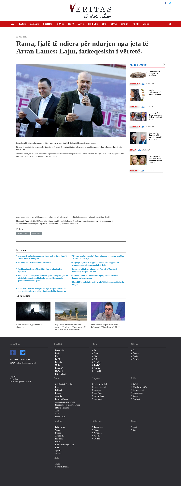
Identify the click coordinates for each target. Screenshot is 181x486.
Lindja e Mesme (61, 399)
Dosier (57, 353)
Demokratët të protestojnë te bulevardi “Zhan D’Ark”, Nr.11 (105, 325)
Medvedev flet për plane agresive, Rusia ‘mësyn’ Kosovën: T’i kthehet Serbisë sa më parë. (42, 257)
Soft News (98, 393)
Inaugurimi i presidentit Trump (67, 405)
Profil (57, 359)
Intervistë (59, 368)
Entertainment (138, 390)
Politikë (47, 24)
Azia (57, 411)
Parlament (59, 439)
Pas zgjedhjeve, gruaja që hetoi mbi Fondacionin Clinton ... (155, 159)
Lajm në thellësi (100, 384)
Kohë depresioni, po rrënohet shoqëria (29, 325)
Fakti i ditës (60, 427)
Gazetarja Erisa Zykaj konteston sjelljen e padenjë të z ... (155, 116)
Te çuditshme (138, 393)
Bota (71, 24)
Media (57, 365)
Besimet (136, 396)
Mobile (97, 436)
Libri (96, 356)
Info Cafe (98, 399)
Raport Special (100, 387)
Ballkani (58, 390)
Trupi (57, 464)
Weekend (136, 399)
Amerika (133, 170)
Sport (124, 24)
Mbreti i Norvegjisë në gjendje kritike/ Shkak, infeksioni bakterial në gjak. (98, 283)
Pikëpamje (59, 371)
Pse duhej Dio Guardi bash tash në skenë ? (34, 262)
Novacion (98, 433)
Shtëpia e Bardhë (62, 408)
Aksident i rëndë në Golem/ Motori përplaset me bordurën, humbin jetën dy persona (95, 276)
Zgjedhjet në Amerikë (64, 384)
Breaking (134, 84)
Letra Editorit (60, 374)
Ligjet (57, 442)
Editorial (58, 362)
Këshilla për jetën (140, 387)
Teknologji (98, 427)
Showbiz (97, 362)
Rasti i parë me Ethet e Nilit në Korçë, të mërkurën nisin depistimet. (40, 270)
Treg (134, 350)
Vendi (57, 430)
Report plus (59, 350)
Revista (97, 368)
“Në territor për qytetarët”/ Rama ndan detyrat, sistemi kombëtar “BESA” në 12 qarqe (98, 257)
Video (146, 24)
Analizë (34, 24)
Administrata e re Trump (65, 402)
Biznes (60, 24)
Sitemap (14, 359)
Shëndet (134, 107)
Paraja (135, 356)
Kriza (57, 448)
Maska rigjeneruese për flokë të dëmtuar (155, 92)
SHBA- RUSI (60, 417)
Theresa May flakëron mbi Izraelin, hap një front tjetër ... (155, 136)
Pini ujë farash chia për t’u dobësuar (154, 73)
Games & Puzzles (62, 467)
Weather (97, 439)
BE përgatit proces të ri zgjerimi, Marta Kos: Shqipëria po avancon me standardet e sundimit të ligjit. (95, 263)
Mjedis (96, 430)
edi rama (36, 233)
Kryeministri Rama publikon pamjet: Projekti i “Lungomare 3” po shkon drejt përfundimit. (71, 327)
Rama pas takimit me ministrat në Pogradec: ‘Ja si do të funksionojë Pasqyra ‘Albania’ (94, 270)
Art (95, 350)
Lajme (22, 24)
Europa (58, 393)
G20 (57, 414)
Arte (81, 24)
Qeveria (58, 451)
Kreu (12, 24)
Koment (58, 356)
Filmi (96, 353)
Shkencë (93, 24)
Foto (136, 24)
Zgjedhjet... (59, 436)
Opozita (58, 454)
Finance (136, 353)
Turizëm (136, 359)
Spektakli (97, 371)
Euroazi (58, 387)
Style (114, 24)
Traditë (97, 365)
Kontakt (25, 359)
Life (104, 24)
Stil (95, 359)
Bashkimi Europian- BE (64, 445)
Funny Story (99, 396)
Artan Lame (23, 233)
